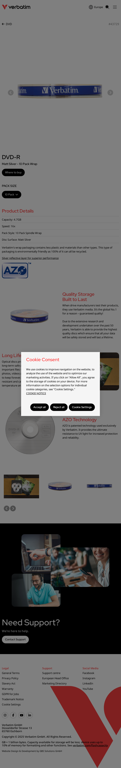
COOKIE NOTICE (36, 393)
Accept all (39, 407)
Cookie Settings (82, 407)
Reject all (58, 407)
